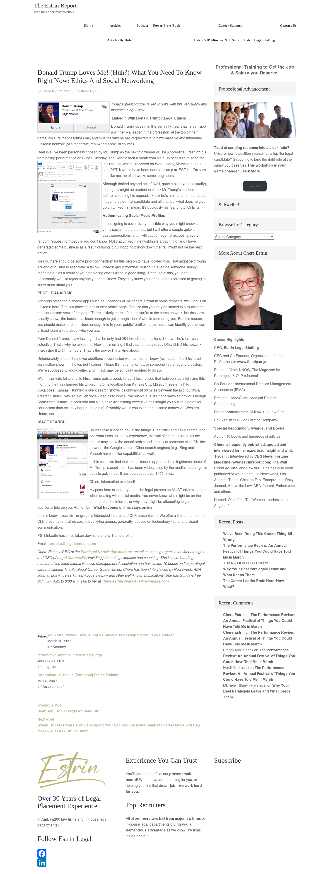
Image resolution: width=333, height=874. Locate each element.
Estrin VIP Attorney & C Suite (216, 40)
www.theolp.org (251, 361)
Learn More (250, 171)
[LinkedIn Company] (78, 862)
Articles (115, 25)
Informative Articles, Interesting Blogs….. (72, 654)
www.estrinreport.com (251, 462)
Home (88, 25)
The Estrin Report (55, 5)
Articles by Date (119, 40)
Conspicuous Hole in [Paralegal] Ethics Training (78, 674)
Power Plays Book (166, 25)
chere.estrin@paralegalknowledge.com (135, 581)
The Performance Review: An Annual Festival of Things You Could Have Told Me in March (257, 551)
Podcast (142, 25)
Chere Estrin (89, 91)
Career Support (230, 25)
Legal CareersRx (71, 557)
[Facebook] (78, 853)
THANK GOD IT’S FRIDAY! (245, 563)
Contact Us (288, 25)
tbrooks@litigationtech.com (72, 543)
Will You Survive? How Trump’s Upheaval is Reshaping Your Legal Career (110, 635)
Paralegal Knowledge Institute (106, 551)
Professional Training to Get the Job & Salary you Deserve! (255, 69)
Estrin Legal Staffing (259, 40)
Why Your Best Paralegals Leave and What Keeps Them (257, 691)
